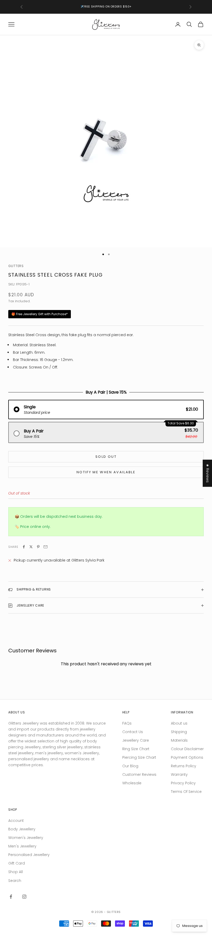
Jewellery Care (135, 740)
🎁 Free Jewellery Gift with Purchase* (39, 314)
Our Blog (130, 766)
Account (16, 820)
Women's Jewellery (25, 837)
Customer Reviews (139, 774)
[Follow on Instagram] (24, 896)
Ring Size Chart (135, 748)
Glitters (16, 266)
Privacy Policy (183, 783)
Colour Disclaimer (187, 748)
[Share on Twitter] (31, 547)
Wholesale (131, 783)
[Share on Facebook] (24, 547)
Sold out (106, 456)
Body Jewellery (21, 829)
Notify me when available (106, 472)
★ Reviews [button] (207, 473)
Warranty (179, 774)
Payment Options (187, 757)
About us (179, 723)
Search (14, 880)
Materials (179, 740)
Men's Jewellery (22, 846)
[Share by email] (45, 547)
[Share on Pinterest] (38, 547)
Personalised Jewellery (29, 854)
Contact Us (132, 731)
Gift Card (16, 863)
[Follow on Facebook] (10, 896)
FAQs (127, 723)
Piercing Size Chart (139, 757)
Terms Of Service (186, 791)
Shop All (15, 871)
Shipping (179, 731)
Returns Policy (183, 766)
